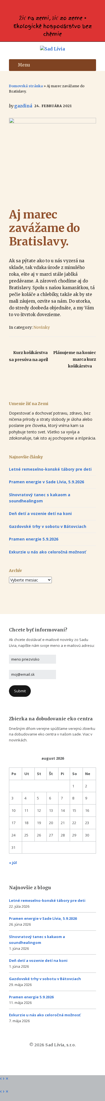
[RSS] (54, 7)
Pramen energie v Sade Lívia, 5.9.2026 (46, 481)
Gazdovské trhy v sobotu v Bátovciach (47, 526)
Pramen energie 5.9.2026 (33, 539)
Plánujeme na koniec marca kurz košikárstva (74, 359)
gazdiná (23, 106)
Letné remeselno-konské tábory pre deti (50, 469)
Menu (24, 65)
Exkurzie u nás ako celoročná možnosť (47, 552)
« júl (13, 862)
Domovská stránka (26, 86)
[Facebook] (50, 7)
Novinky (41, 327)
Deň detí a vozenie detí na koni (40, 513)
